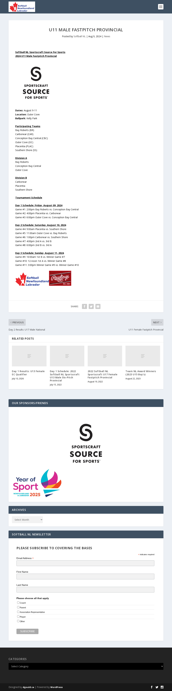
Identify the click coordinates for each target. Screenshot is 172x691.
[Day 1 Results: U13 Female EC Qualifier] (29, 356)
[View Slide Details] (86, 443)
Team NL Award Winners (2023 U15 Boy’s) (140, 373)
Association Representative (32, 612)
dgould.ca (28, 687)
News (107, 36)
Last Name (22, 585)
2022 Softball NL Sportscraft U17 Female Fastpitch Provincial (102, 374)
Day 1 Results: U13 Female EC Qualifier (28, 373)
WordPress (56, 687)
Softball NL (80, 36)
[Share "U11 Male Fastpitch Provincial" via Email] (98, 306)
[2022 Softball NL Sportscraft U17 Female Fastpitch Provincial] (105, 356)
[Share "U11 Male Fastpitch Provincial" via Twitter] (91, 306)
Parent (23, 607)
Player (23, 617)
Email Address (25, 558)
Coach (23, 603)
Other (22, 621)
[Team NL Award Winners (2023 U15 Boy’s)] (142, 356)
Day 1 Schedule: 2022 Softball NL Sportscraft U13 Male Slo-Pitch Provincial (65, 376)
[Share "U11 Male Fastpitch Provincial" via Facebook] (84, 306)
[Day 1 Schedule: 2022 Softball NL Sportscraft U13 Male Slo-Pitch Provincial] (67, 356)
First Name (22, 571)
